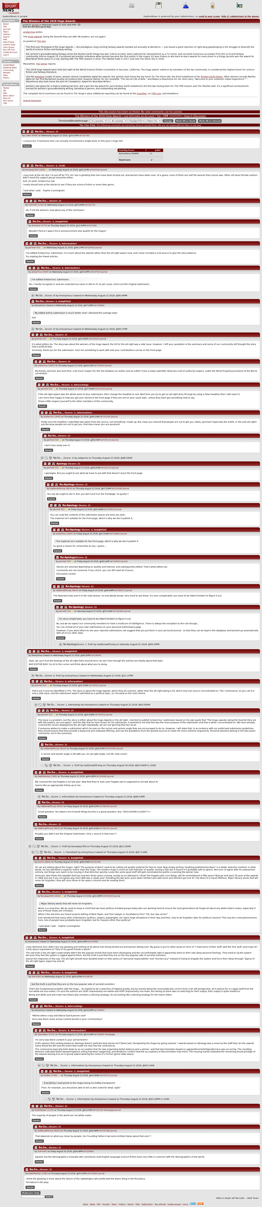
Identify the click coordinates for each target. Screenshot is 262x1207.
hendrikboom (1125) (44, 1110)
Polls (5, 39)
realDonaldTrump (106, 644)
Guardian (142, 93)
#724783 (89, 248)
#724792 (95, 272)
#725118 (95, 862)
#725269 (92, 1173)
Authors (6, 34)
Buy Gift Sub (9, 50)
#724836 (99, 305)
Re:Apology (67, 484)
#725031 (93, 685)
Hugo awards (35, 36)
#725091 (99, 366)
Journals (6, 29)
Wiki (5, 93)
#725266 (101, 776)
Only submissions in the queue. (240, 16)
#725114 (106, 440)
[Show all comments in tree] (32, 131)
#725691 (115, 561)
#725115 (106, 468)
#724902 (99, 1010)
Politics (6, 78)
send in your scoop (209, 16)
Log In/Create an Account (139, 115)
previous (39, 76)
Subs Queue (8, 47)
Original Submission (32, 101)
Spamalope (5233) (46, 1034)
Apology (61, 463)
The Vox (41, 41)
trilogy (212, 76)
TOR (5, 103)
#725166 (91, 226)
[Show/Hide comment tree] (28, 131)
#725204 (108, 896)
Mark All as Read (185, 121)
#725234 (98, 1110)
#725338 (104, 1131)
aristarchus (29, 32)
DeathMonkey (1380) (47, 776)
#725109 (105, 417)
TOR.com (156, 93)
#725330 (110, 749)
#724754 (94, 170)
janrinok (35, 25)
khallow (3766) (50, 1075)
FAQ (5, 27)
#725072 (105, 1075)
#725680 (114, 534)
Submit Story (9, 45)
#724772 (90, 205)
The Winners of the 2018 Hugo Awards (49, 21)
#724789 (93, 942)
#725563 (109, 509)
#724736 (84, 136)
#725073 (100, 715)
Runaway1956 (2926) (35, 170)
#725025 (93, 339)
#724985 (99, 1034)
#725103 (100, 389)
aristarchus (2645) (40, 272)
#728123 (104, 828)
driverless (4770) (39, 226)
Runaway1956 (78, 846)
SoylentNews (10, 8)
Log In (6, 55)
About (6, 24)
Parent (27, 146)
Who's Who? (8, 96)
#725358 (116, 489)
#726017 (119, 590)
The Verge (41, 64)
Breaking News (10, 68)
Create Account (10, 52)
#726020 (104, 806)
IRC (4, 91)
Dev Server (8, 101)
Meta (5, 75)
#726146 (118, 611)
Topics (6, 32)
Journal (103, 170)
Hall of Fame (8, 42)
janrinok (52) (34, 248)
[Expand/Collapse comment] (23, 131)
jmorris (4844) (44, 862)
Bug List (7, 98)
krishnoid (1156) (36, 205)
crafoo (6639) (31, 136)
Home (85, 1204)
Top (159, 115)
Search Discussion (195, 115)
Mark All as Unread (209, 121)
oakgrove (83, 458)
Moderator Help (30, 1193)
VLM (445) (36, 977)
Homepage (110, 1034)
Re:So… (40, 131)
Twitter (6, 88)
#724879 (87, 977)
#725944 (88, 1151)
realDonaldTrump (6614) (61, 489)
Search (6, 37)
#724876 (96, 655)
